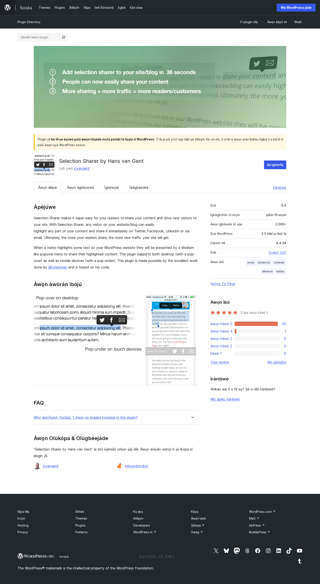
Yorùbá (64, 556)
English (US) (277, 252)
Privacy (22, 532)
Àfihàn (79, 511)
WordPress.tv (144, 532)
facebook (264, 262)
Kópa (195, 511)
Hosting (23, 525)
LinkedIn (279, 262)
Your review (220, 362)
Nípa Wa (23, 511)
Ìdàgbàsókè (138, 187)
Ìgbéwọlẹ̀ (111, 187)
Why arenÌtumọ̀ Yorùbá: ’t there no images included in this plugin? (86, 417)
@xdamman (57, 267)
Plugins (80, 525)
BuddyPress (259, 532)
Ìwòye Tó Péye (223, 284)
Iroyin (21, 518)
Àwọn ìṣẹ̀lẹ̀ (198, 518)
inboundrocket (136, 466)
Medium (267, 271)
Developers (141, 525)
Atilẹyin (138, 518)
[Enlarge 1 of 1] (192, 298)
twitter (280, 271)
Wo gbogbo (276, 362)
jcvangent (82, 168)
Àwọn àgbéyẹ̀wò (80, 187)
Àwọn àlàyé (47, 187)
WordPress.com (262, 511)
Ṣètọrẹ (197, 525)
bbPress (257, 525)
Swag (197, 532)
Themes (81, 518)
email (250, 262)
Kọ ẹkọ (138, 511)
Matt (254, 518)
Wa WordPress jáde (296, 7)
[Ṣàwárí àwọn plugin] (63, 37)
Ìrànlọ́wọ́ (279, 187)
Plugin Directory (28, 22)
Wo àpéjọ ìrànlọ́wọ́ (225, 399)
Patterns (81, 532)
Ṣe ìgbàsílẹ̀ (275, 165)
